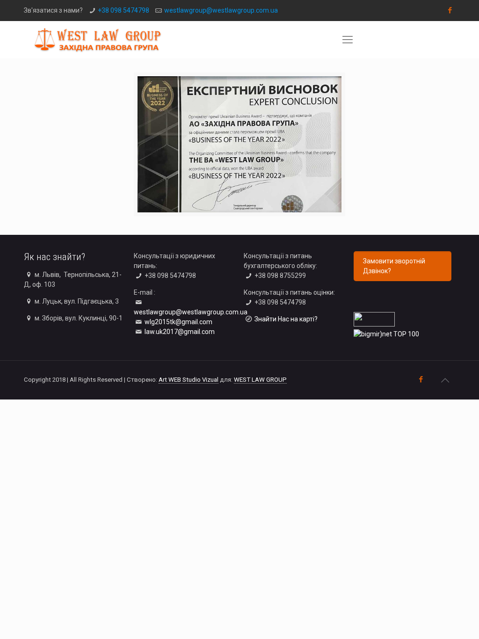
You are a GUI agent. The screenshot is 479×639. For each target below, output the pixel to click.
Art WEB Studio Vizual (188, 379)
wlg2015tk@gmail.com (178, 322)
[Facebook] (450, 10)
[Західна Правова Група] (97, 39)
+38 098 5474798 (123, 10)
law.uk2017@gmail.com (180, 331)
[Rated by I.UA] (374, 324)
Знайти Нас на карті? (286, 319)
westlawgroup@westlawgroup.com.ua (221, 10)
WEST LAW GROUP (260, 379)
